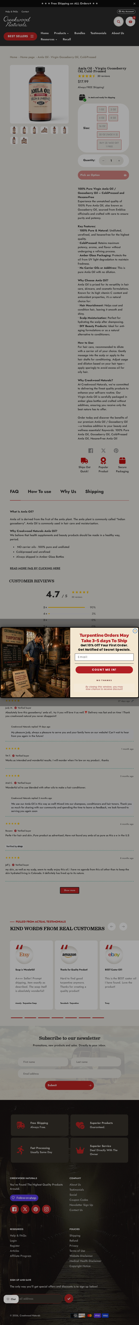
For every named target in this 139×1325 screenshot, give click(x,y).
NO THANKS (104, 680)
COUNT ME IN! (104, 670)
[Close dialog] (135, 631)
